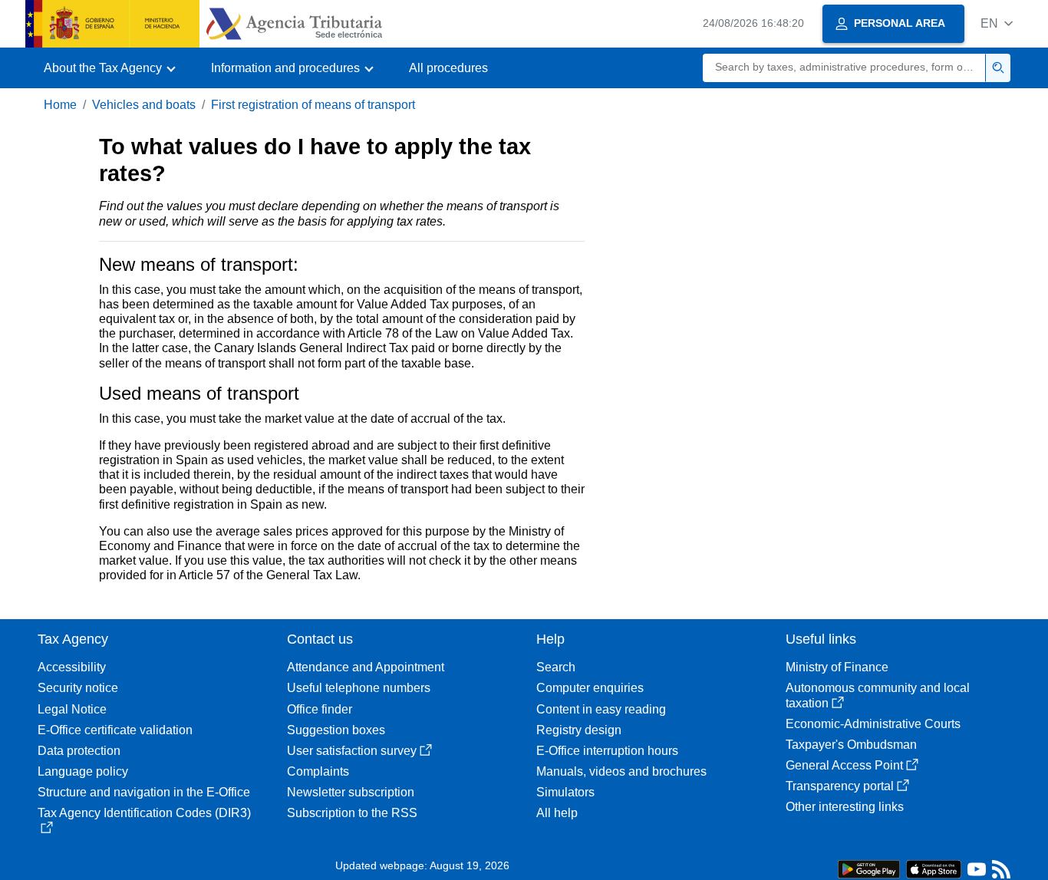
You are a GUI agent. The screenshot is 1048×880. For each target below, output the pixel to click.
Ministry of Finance (837, 667)
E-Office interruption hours (607, 750)
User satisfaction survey (352, 750)
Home (60, 104)
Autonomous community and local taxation (878, 695)
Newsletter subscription (350, 792)
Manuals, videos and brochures (621, 771)
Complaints (318, 771)
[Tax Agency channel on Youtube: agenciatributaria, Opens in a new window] (976, 872)
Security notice (78, 687)
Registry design (578, 730)
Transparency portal (840, 786)
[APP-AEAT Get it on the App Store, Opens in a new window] (933, 868)
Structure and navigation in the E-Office (144, 792)
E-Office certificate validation (115, 730)
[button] (997, 23)
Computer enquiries (590, 687)
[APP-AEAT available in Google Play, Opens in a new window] (869, 868)
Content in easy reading (601, 709)
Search (555, 667)
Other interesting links (845, 806)
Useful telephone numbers (358, 687)
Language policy (83, 771)
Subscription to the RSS (352, 812)
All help (557, 812)
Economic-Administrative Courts (873, 723)
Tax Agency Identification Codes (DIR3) (144, 812)
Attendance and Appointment (365, 667)
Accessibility (72, 667)
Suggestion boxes (336, 730)
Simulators (565, 792)
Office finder (319, 709)
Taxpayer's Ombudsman (851, 744)
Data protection (79, 750)
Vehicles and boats (144, 104)
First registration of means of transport (313, 104)
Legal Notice (72, 709)
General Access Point (844, 765)
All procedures (448, 67)
